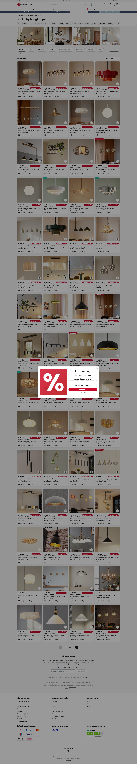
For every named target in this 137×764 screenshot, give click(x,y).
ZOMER (83, 385)
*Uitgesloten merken (82, 392)
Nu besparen (82, 389)
